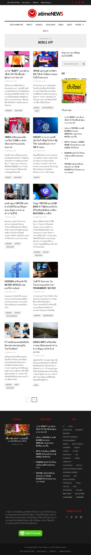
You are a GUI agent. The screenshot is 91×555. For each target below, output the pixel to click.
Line (76, 454)
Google (36, 385)
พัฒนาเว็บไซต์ (67, 493)
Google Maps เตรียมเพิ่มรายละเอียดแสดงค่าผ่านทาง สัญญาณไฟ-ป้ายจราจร (45, 347)
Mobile (17, 384)
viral (75, 486)
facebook (66, 447)
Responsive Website (70, 472)
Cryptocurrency (69, 440)
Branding (79, 430)
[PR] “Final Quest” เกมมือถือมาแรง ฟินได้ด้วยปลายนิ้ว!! (17, 439)
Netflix (79, 465)
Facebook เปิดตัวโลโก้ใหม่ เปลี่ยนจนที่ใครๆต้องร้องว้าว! (74, 156)
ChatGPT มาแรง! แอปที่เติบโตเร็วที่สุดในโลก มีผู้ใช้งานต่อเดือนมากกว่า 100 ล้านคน (45, 142)
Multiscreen (67, 465)
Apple (70, 426)
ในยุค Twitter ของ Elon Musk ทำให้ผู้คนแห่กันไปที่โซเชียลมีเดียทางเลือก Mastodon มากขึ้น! (45, 208)
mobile (77, 458)
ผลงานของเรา (26, 2)
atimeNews (8, 110)
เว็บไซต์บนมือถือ (67, 497)
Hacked (65, 451)
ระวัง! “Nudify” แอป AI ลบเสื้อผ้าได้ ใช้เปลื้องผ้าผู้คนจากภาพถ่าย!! (17, 74)
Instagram (67, 454)
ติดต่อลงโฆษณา (46, 2)
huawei (75, 451)
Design (65, 444)
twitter (66, 486)
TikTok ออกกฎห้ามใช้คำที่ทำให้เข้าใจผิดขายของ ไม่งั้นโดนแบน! (45, 74)
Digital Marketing (48, 108)
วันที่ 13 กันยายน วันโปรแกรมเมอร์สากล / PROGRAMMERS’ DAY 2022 (44, 284)
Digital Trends (77, 444)
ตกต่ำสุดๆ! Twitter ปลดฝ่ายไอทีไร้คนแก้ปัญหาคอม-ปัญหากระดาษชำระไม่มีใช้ (16, 208)
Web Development (48, 315)
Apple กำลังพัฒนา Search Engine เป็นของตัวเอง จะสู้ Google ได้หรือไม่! (74, 145)
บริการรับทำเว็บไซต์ (13, 2)
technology (67, 483)
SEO (75, 476)
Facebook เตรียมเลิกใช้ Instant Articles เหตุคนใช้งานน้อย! (16, 284)
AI (63, 426)
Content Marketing (70, 437)
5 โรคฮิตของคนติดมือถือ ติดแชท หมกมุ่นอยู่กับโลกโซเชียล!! (17, 345)
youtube (79, 490)
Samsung (66, 476)
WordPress (67, 490)
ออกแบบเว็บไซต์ (79, 493)
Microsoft (67, 458)
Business (36, 108)
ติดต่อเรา (36, 2)
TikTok (78, 483)
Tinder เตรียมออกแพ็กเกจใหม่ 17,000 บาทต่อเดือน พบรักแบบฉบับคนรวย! (15, 142)
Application (67, 430)
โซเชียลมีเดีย (80, 497)
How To (37, 111)
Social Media (18, 110)
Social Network (69, 479)
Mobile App (67, 462)
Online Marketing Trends (72, 469)
